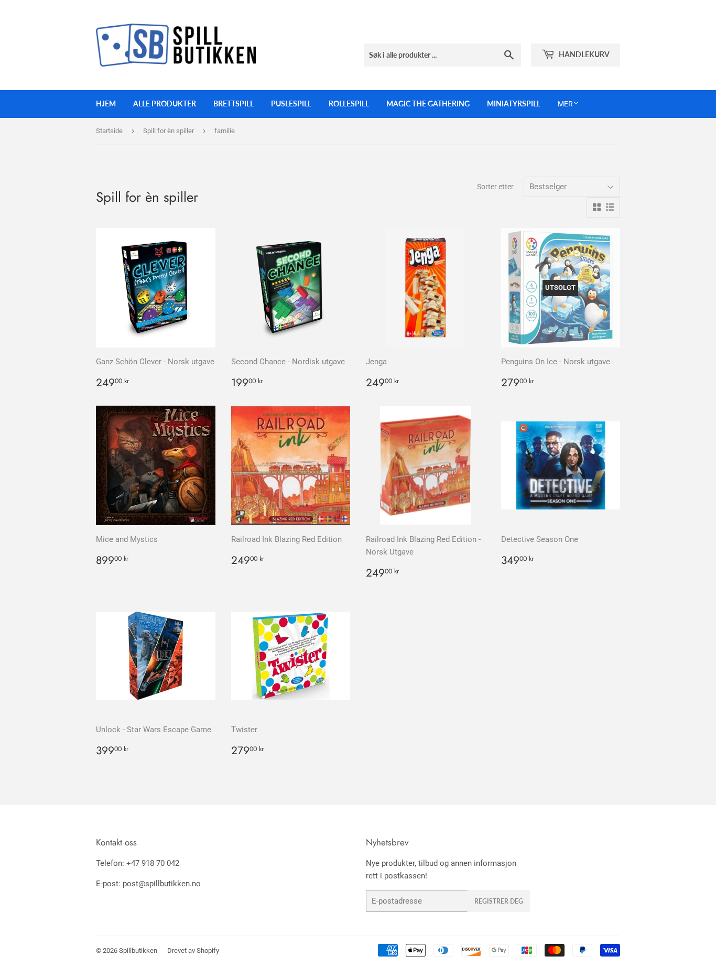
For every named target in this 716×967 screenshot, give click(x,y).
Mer (565, 104)
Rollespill (349, 103)
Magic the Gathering (428, 103)
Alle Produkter (164, 103)
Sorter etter (495, 186)
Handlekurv (583, 54)
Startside (109, 131)
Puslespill (291, 103)
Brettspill (233, 103)
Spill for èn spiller (168, 131)
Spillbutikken (138, 950)
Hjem (106, 103)
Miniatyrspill (513, 103)
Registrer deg (498, 901)
